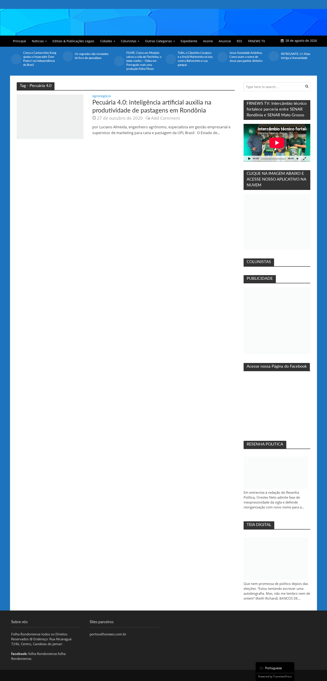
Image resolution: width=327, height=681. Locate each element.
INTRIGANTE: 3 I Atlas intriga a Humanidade (295, 56)
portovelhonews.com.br (108, 634)
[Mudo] (297, 158)
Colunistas (128, 41)
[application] (277, 142)
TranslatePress (282, 676)
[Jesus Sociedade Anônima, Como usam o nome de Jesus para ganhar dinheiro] (222, 57)
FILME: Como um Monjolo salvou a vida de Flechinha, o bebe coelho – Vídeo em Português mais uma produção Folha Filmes (143, 61)
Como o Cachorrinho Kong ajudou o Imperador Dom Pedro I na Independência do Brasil (39, 59)
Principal (19, 41)
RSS (239, 41)
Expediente (189, 41)
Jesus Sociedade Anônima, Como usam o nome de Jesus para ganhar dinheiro (245, 57)
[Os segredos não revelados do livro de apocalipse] (68, 56)
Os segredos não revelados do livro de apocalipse (92, 56)
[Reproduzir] (249, 158)
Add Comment (165, 118)
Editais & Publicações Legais (73, 41)
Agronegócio (101, 96)
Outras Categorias (158, 41)
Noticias (38, 41)
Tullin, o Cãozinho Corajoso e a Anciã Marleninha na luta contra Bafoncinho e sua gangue (195, 59)
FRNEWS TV (256, 41)
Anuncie (225, 41)
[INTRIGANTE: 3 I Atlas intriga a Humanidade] (274, 56)
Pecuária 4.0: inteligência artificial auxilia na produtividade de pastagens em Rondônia (151, 106)
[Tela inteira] (304, 158)
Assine (208, 41)
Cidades (106, 41)
